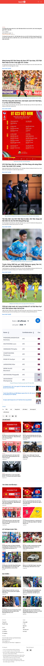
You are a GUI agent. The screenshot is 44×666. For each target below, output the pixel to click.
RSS (24, 627)
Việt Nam (3, 27)
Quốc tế (24, 544)
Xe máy (24, 453)
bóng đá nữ (17, 409)
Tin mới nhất (6, 419)
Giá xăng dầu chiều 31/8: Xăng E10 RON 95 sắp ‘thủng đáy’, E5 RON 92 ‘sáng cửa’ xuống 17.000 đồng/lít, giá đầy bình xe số (11, 547)
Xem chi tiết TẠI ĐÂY (6, 68)
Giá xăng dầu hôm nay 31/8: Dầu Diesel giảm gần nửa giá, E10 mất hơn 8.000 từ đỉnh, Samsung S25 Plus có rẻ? (11, 611)
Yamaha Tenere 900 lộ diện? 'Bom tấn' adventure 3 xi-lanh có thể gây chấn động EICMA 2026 (32, 456)
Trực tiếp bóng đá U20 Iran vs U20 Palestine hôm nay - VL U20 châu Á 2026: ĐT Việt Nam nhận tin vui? (32, 522)
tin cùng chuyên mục (9, 485)
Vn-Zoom (25, 631)
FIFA (6, 409)
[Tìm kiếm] (37, 2)
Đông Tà (6, 31)
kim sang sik (33, 409)
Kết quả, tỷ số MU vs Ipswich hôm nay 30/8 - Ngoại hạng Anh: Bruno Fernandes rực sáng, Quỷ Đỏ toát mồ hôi (32, 547)
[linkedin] (16, 416)
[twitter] (3, 416)
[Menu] (41, 1)
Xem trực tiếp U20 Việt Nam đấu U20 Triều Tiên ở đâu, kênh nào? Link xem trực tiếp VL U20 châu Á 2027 (32, 437)
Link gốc (4, 406)
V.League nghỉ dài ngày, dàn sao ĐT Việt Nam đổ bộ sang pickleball (17, 399)
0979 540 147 (8, 639)
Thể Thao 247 (25, 629)
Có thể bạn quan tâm (9, 529)
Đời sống (3, 588)
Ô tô (23, 563)
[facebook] (6, 416)
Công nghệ (25, 622)
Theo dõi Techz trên (6, 34)
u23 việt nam (6, 412)
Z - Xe (24, 623)
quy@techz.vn (7, 641)
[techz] (22, 1)
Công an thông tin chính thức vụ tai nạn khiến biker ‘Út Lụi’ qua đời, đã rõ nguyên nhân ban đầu (11, 591)
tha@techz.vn (18, 642)
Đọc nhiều (5, 574)
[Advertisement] (22, 49)
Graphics (5, 633)
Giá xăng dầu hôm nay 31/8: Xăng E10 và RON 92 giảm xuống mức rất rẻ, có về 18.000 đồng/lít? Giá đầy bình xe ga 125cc (32, 611)
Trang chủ (4, 622)
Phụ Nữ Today (5, 623)
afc (11, 409)
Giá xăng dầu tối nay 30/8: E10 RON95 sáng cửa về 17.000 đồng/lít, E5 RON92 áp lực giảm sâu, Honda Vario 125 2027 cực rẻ (32, 591)
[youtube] (13, 416)
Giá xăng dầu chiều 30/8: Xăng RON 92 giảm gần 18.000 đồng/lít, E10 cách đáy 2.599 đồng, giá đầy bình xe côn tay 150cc (11, 566)
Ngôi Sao (25, 625)
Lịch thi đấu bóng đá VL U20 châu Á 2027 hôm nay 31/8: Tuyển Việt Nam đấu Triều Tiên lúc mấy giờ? (11, 456)
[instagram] (9, 416)
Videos (5, 629)
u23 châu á (25, 409)
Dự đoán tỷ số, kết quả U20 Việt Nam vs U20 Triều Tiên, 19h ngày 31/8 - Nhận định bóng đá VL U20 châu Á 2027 (11, 437)
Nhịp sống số (4, 608)
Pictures (5, 631)
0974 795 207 (12, 642)
